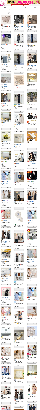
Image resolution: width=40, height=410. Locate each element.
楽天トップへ (37, 5)
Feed (5, 7)
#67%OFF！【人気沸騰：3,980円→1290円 (5, 183)
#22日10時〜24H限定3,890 (5, 86)
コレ (3, 51)
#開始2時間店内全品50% (17, 27)
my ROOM (35, 7)
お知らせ (25, 7)
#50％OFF (5, 242)
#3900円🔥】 (7, 241)
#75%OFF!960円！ (30, 26)
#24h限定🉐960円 (17, 87)
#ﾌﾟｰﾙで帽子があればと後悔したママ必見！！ (31, 163)
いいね (8, 51)
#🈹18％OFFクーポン (31, 377)
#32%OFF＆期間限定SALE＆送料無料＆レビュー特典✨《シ (31, 261)
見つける (15, 7)
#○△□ (19, 265)
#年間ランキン (30, 222)
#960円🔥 (22, 26)
